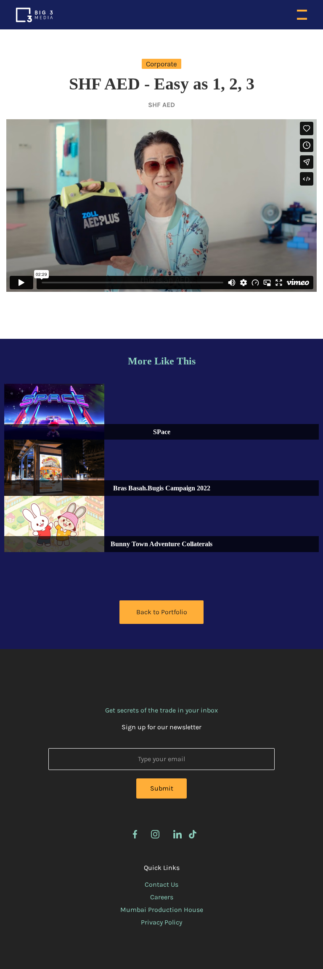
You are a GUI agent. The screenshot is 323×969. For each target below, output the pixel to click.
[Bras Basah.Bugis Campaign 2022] (54, 468)
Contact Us (161, 884)
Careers (161, 897)
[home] (34, 15)
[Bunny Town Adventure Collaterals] (54, 524)
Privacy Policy (161, 922)
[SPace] (54, 412)
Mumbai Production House (161, 910)
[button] (302, 14)
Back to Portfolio (161, 612)
